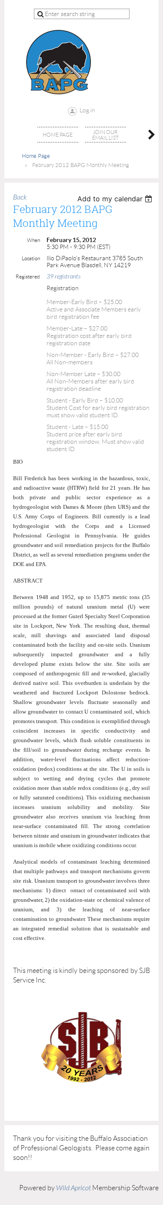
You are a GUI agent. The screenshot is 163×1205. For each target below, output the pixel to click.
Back (20, 197)
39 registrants (63, 276)
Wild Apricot (73, 1188)
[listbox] (115, 198)
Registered (28, 276)
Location (31, 258)
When (33, 240)
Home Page (36, 156)
